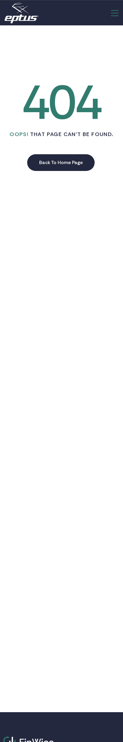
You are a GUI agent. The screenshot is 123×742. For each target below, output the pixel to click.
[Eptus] (21, 12)
